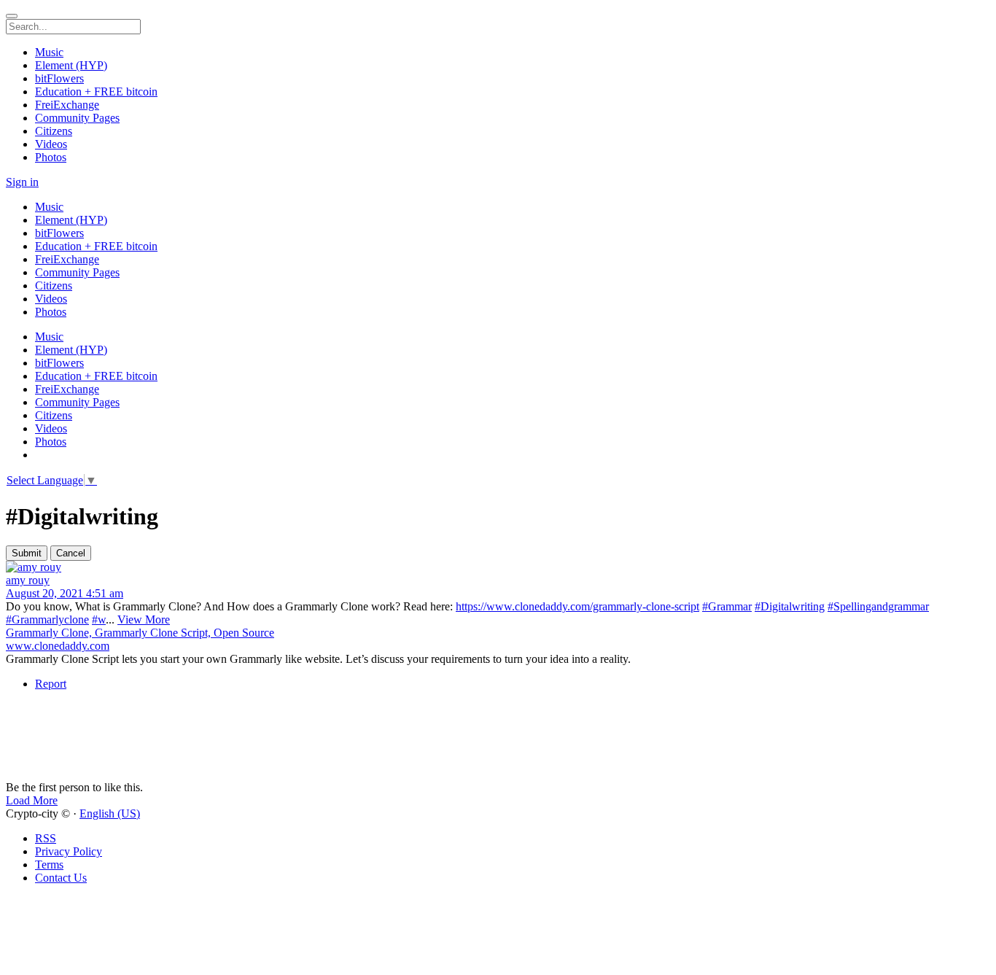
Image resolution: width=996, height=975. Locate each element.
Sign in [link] (22, 182)
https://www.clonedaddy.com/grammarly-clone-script (577, 606)
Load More (32, 800)
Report (50, 683)
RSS (45, 838)
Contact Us (61, 877)
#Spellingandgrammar (878, 606)
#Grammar (727, 606)
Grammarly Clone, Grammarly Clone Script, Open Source (140, 632)
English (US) (109, 813)
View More (143, 619)
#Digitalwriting (790, 606)
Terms (49, 864)
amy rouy (28, 580)
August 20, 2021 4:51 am (64, 593)
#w (99, 619)
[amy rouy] (498, 567)
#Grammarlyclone (47, 619)
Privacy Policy (68, 851)
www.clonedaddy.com (57, 646)
